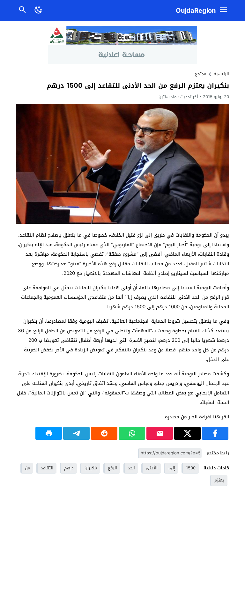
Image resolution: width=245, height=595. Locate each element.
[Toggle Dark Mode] (39, 10)
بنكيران (91, 468)
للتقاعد (47, 468)
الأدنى (152, 468)
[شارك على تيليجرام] (76, 433)
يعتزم (219, 480)
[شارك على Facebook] (215, 433)
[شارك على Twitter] (187, 433)
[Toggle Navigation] (225, 10)
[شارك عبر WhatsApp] (132, 433)
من (27, 468)
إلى (171, 468)
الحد (131, 468)
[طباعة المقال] (48, 433)
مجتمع (200, 74)
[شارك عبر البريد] (159, 433)
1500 (191, 468)
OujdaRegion (196, 10)
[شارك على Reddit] (104, 433)
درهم (69, 468)
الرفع (112, 468)
